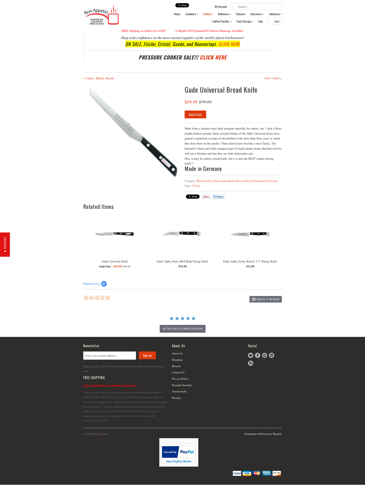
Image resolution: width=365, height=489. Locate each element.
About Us (177, 353)
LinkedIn (271, 355)
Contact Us (178, 372)
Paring (247, 181)
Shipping (177, 360)
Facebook (257, 355)
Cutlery (208, 14)
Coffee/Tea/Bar (221, 21)
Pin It (206, 197)
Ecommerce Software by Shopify (263, 434)
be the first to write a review (182, 329)
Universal (271, 181)
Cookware (191, 14)
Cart (276, 21)
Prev (268, 78)
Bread (200, 181)
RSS (250, 363)
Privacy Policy (180, 379)
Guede (223, 181)
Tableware (275, 14)
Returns (176, 366)
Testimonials (179, 391)
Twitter (250, 355)
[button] (265, 299)
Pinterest (264, 355)
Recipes (176, 398)
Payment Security (182, 385)
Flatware (240, 14)
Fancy (218, 197)
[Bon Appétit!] (115, 14)
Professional (259, 181)
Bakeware (224, 14)
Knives (239, 181)
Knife (231, 181)
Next (276, 78)
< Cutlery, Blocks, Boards (98, 78)
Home (177, 14)
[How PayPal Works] (179, 457)
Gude (216, 181)
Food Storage (244, 21)
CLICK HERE (229, 44)
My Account (221, 7)
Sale (260, 21)
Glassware (257, 14)
